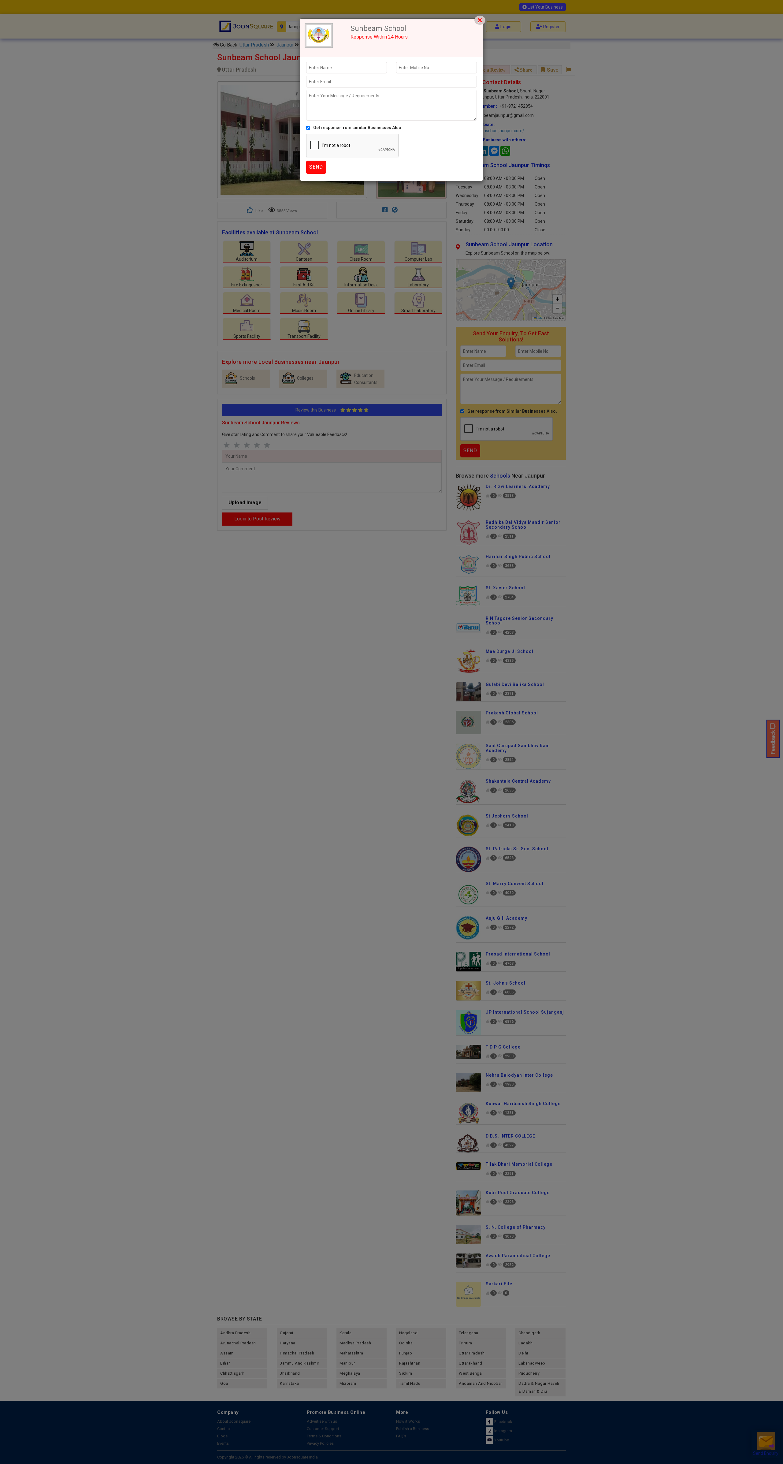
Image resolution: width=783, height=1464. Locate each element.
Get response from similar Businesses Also (357, 127)
